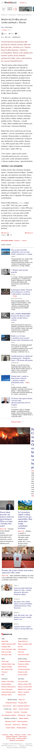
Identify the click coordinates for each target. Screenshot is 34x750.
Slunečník (17, 712)
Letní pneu (8, 724)
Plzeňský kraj (15, 362)
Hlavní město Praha (16, 298)
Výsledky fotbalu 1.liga (8, 664)
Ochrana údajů (10, 738)
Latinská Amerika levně (8, 692)
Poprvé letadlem (6, 684)
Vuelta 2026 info (23, 641)
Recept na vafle (22, 672)
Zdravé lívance (22, 666)
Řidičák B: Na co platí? (24, 689)
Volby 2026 (5, 641)
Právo (2, 27)
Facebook (5, 734)
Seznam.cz (23, 2)
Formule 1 (5, 672)
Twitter (11, 734)
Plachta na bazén (24, 709)
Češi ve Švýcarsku (7, 689)
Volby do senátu (6, 652)
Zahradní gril (21, 715)
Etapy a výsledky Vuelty (25, 644)
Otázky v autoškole (23, 692)
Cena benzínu (7, 706)
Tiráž (29, 734)
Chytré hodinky (10, 727)
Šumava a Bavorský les (8, 686)
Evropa (13, 274)
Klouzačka (24, 712)
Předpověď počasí (11, 702)
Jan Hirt (20, 646)
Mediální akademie (11, 736)
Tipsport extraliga (7, 666)
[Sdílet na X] (11, 235)
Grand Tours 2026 (23, 654)
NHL (3, 674)
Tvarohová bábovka (24, 669)
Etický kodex (22, 736)
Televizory (25, 724)
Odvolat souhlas (21, 738)
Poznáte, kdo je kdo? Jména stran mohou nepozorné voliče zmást (17, 571)
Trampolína (8, 712)
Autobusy (17, 240)
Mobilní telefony (24, 718)
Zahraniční (14, 407)
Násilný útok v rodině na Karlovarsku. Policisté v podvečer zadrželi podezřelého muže (19, 379)
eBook (5, 34)
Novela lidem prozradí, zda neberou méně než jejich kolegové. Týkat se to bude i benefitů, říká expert (7, 519)
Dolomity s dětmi (6, 694)
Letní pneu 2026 (23, 681)
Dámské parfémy (22, 721)
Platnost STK (22, 694)
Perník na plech (22, 674)
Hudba (13, 322)
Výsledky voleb (6, 646)
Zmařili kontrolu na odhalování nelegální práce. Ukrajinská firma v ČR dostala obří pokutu (22, 358)
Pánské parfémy (21, 727)
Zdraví (13, 342)
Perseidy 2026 (22, 702)
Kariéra (24, 734)
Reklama (17, 734)
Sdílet (12, 34)
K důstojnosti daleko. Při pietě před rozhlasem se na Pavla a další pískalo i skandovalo (21, 292)
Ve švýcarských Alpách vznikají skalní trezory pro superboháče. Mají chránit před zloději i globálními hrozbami (25, 520)
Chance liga (5, 661)
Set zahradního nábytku (9, 715)
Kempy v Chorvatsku (8, 681)
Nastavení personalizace (17, 740)
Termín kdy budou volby (9, 649)
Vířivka (29, 715)
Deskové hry (16, 724)
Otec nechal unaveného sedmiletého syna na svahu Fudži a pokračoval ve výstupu (21, 252)
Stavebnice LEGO (10, 721)
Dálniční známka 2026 (24, 684)
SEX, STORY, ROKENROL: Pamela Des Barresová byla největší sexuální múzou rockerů (21, 316)
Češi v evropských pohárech (21, 706)
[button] (5, 252)
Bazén (15, 709)
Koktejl (13, 256)
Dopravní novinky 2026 (25, 686)
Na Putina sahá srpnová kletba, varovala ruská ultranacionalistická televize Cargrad (21, 401)
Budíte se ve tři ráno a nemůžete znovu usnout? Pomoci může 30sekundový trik (22, 338)
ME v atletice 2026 (7, 669)
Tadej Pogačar (22, 649)
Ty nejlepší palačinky (24, 661)
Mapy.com (22, 699)
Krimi (12, 385)
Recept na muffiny (23, 664)
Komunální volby (6, 654)
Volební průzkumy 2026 (9, 644)
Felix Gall (21, 652)
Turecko (24, 240)
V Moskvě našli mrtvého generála (19, 271)
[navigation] (2, 2)
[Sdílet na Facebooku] (8, 235)
